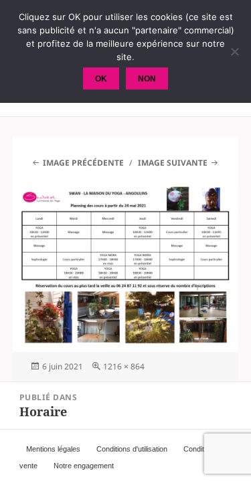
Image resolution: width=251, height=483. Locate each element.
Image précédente (83, 162)
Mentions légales (53, 449)
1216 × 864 (124, 366)
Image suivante (172, 162)
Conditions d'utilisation (131, 449)
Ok (101, 79)
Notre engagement (84, 466)
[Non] (234, 51)
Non (147, 79)
